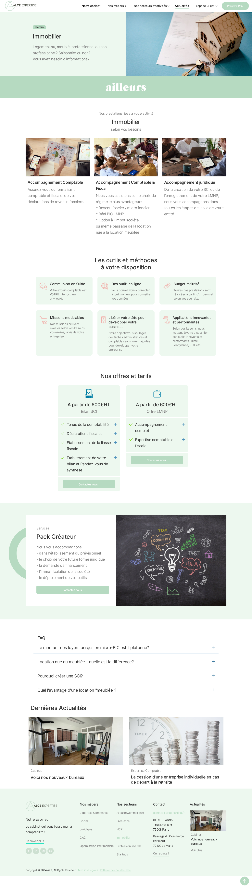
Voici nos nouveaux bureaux (57, 777)
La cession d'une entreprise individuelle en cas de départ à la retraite (175, 780)
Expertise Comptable (146, 771)
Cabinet (36, 771)
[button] (118, 6)
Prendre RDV (235, 6)
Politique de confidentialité (115, 870)
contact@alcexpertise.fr (169, 813)
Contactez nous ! (89, 484)
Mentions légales (88, 870)
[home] (20, 6)
